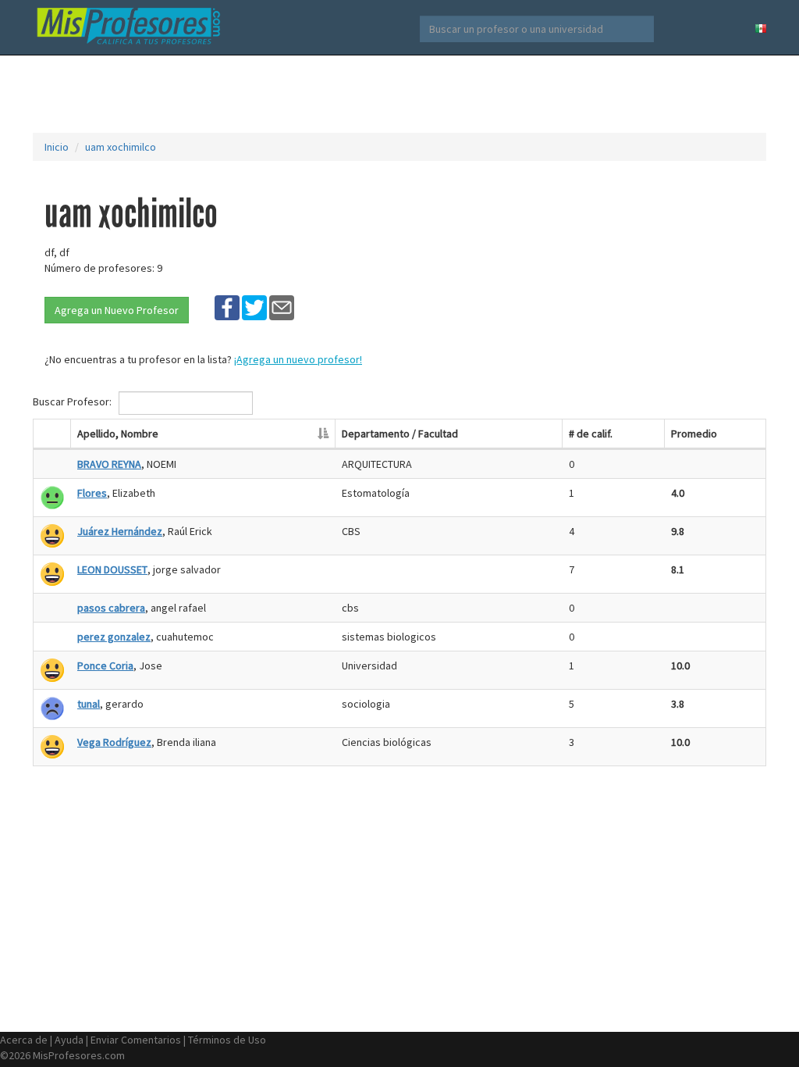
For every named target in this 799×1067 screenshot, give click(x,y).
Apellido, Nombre (117, 433)
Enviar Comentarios (136, 1040)
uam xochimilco (120, 147)
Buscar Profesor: (73, 401)
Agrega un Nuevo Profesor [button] (117, 310)
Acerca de (24, 1040)
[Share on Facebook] (227, 307)
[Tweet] (254, 307)
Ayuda (69, 1040)
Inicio (56, 147)
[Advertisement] (399, 94)
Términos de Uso (227, 1040)
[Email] (281, 307)
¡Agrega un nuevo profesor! (298, 359)
